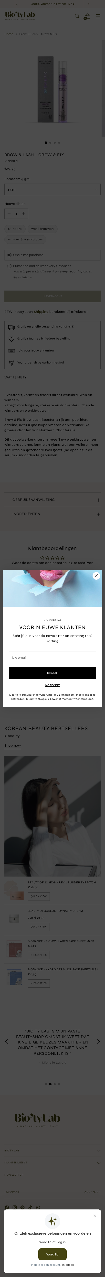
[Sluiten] (96, 576)
